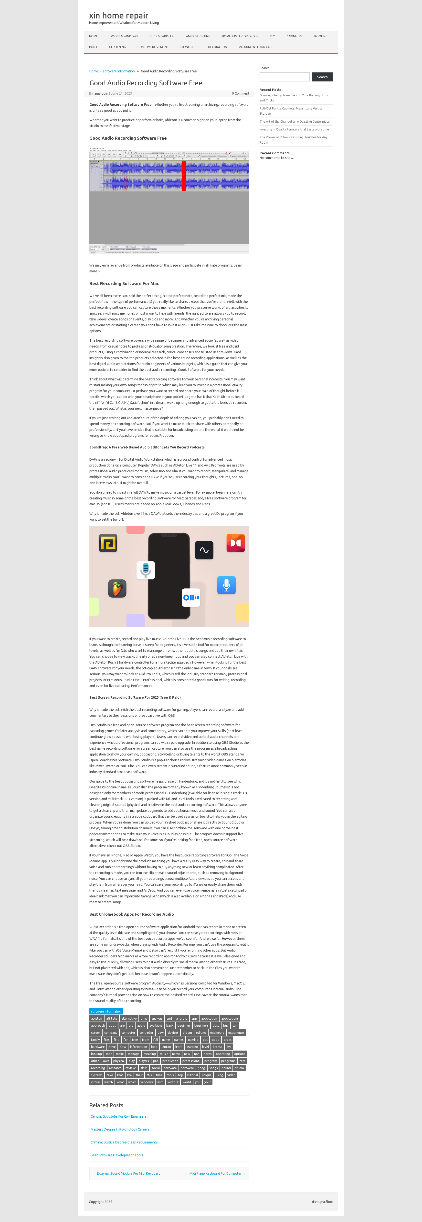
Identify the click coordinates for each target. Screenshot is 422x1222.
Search (264, 68)
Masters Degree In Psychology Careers (120, 1129)
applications (230, 1018)
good (216, 1039)
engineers (217, 1032)
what (120, 1082)
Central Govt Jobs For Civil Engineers (119, 1116)
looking (96, 1053)
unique (206, 1075)
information (138, 1046)
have (112, 1046)
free (135, 1039)
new (187, 1053)
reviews (131, 1068)
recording (98, 1068)
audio (141, 1025)
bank (169, 1025)
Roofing (320, 36)
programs (228, 1061)
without (173, 1082)
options (239, 1053)
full (155, 1039)
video (231, 1075)
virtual (95, 1082)
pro (155, 1061)
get (205, 1039)
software (170, 1068)
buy (225, 1025)
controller (146, 1032)
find (116, 1039)
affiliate (111, 1018)
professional (191, 1061)
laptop (166, 1046)
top (180, 1075)
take (110, 1075)
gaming (193, 1039)
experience (236, 1032)
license (217, 1046)
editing (201, 1032)
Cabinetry (295, 36)
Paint (93, 47)
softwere (187, 1068)
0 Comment (240, 93)
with (160, 1082)
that (120, 1075)
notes (208, 1053)
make (120, 1053)
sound (226, 1068)
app (194, 1018)
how (123, 1046)
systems (97, 1075)
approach (98, 1025)
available (155, 1025)
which (132, 1082)
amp (144, 1018)
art (131, 1025)
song (201, 1068)
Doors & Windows (124, 36)
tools (170, 1075)
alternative (129, 1018)
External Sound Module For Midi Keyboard (126, 1173)
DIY (272, 36)
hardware (98, 1046)
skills (144, 1068)
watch (108, 1082)
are (122, 1025)
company (110, 1032)
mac (109, 1053)
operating (223, 1053)
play (132, 1061)
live (229, 1046)
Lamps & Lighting (197, 36)
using (219, 1075)
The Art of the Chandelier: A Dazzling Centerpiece (295, 121)
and (169, 1018)
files (107, 1039)
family (95, 1039)
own (106, 1061)
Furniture (188, 47)
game (166, 1039)
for (126, 1039)
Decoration (217, 47)
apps (112, 1025)
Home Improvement (153, 47)
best (216, 1025)
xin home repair (118, 15)
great (228, 1039)
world (187, 1082)
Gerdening (117, 47)
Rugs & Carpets (161, 36)
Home (93, 36)
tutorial (192, 1075)
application (209, 1018)
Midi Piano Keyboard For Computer (218, 1173)
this (149, 1075)
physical (119, 1061)
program (210, 1061)
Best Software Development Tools (117, 1155)
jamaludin (101, 93)
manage (133, 1053)
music (164, 1053)
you (197, 1082)
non (197, 1053)
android (181, 1018)
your (207, 1082)
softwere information (119, 71)
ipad (154, 1046)
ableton (96, 1018)
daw (161, 1032)
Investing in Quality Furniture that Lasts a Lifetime (294, 129)
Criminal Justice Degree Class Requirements (124, 1142)
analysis (156, 1018)
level (205, 1046)
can (234, 1025)
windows (146, 1082)
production (170, 1061)
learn (178, 1046)
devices (173, 1032)
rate (242, 1061)
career (95, 1032)
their (139, 1075)
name (176, 1053)
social (156, 1068)
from (145, 1039)
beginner (184, 1025)
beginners (201, 1025)
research (115, 1068)
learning (192, 1046)
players (144, 1061)
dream (187, 1032)
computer (128, 1032)
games (179, 1039)
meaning (150, 1053)
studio (239, 1068)
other (95, 1061)
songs (213, 1068)
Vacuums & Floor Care (256, 47)
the (129, 1075)
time (159, 1075)
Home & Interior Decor (240, 36)
